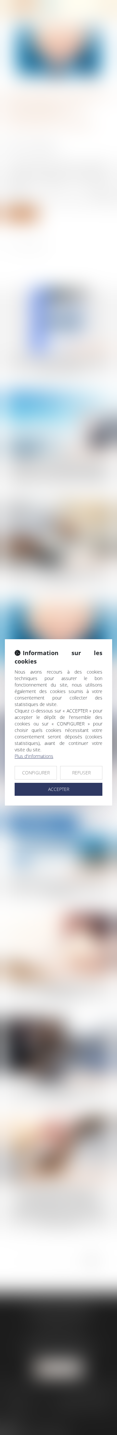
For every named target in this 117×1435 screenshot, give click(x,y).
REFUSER (81, 773)
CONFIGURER (36, 773)
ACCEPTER (58, 789)
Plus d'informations (34, 756)
